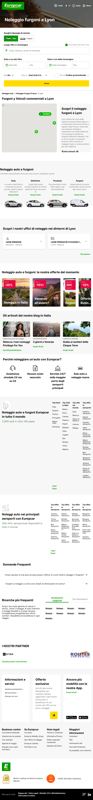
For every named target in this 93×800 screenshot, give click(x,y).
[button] (36, 132)
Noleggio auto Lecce (71, 613)
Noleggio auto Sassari (50, 613)
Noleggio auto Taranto (71, 608)
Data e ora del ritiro (13, 59)
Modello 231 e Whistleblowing (52, 793)
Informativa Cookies (26, 796)
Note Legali (33, 793)
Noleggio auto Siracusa (82, 608)
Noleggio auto (8, 93)
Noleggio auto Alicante (50, 608)
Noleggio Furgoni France (26, 93)
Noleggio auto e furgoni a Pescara (60, 613)
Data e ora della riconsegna (60, 59)
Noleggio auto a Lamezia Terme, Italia (82, 613)
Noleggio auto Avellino (50, 618)
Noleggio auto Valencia (60, 608)
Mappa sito (22, 793)
